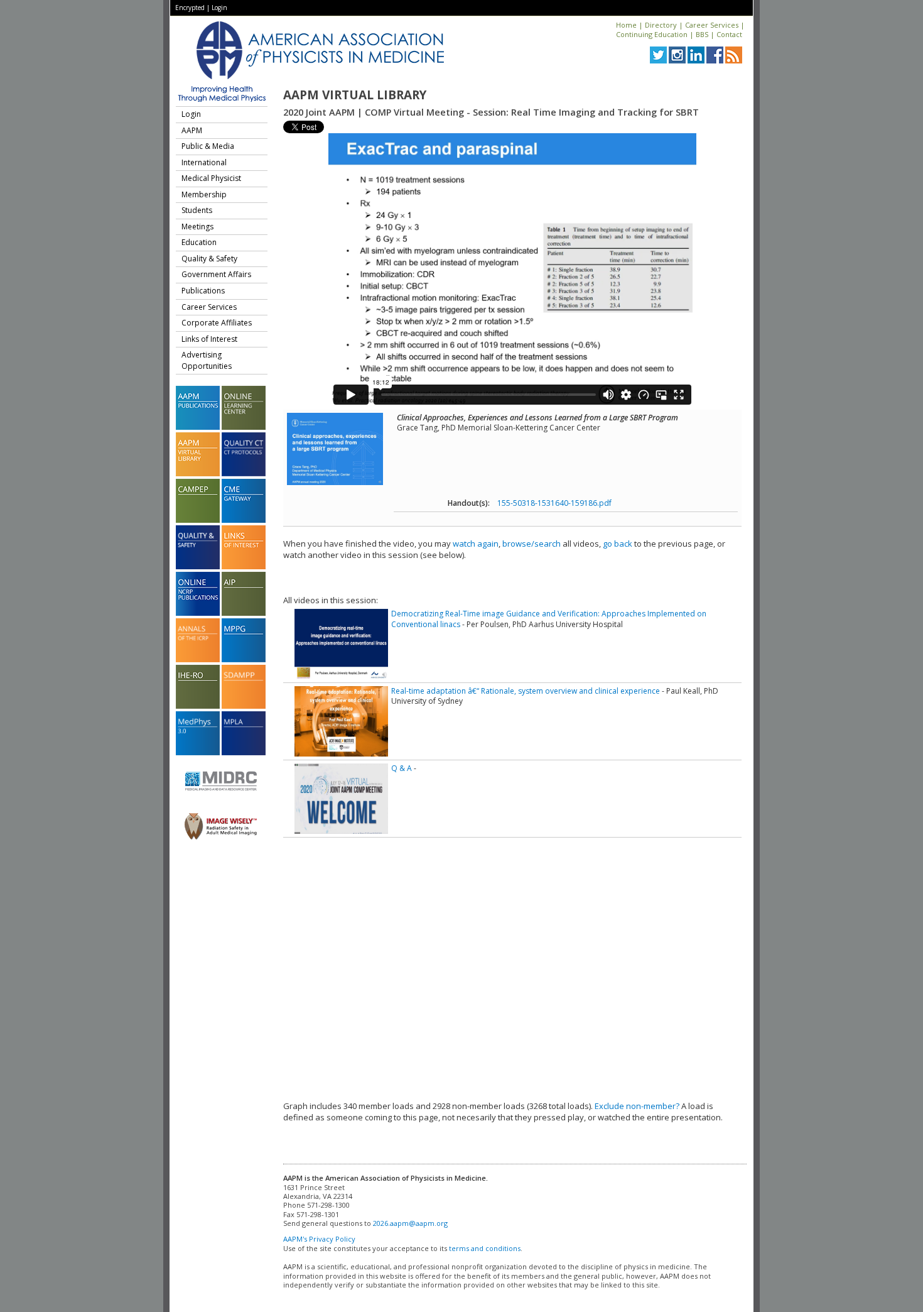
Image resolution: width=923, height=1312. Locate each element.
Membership (204, 194)
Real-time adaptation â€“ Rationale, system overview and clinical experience (525, 691)
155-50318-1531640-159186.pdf (554, 503)
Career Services (711, 25)
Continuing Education (652, 34)
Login (219, 7)
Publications (203, 290)
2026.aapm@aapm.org (410, 1223)
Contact (729, 34)
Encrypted (190, 7)
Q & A (401, 768)
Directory (661, 25)
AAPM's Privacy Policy (319, 1239)
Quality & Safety (209, 258)
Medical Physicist (211, 178)
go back (617, 543)
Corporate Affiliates (216, 322)
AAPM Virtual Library (354, 95)
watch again (476, 543)
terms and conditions (485, 1248)
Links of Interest (209, 339)
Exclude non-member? (637, 1106)
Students (196, 210)
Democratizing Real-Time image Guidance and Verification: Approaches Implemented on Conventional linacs (548, 618)
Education (199, 242)
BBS (702, 34)
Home (626, 25)
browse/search (531, 543)
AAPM (191, 130)
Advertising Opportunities (206, 360)
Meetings (197, 226)
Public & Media (207, 146)
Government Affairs (216, 274)
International (204, 162)
